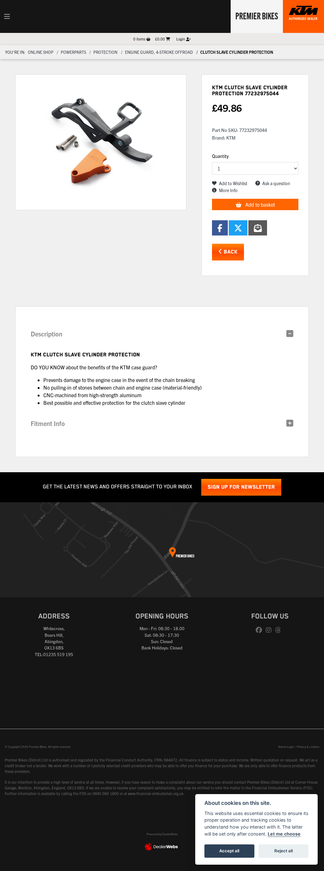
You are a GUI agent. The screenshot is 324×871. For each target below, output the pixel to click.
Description (46, 334)
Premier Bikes (256, 15)
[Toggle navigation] (7, 16)
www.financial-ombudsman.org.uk (156, 793)
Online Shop (40, 52)
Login (181, 38)
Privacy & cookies (308, 747)
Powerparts (73, 52)
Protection (105, 52)
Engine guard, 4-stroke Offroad (159, 52)
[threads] (279, 630)
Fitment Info (48, 423)
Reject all (283, 850)
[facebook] (260, 630)
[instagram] (270, 630)
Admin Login (286, 747)
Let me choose (284, 834)
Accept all (229, 850)
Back (230, 252)
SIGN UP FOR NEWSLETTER (241, 487)
